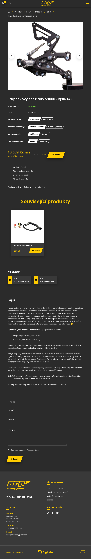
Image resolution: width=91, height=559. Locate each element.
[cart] (3, 3)
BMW (28, 12)
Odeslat (14, 459)
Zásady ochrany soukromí (57, 492)
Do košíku (56, 154)
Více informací (13, 187)
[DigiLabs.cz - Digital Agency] (45, 552)
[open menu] (87, 3)
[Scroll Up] (82, 552)
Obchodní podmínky (55, 488)
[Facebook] (52, 513)
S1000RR (38, 12)
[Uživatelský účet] (10, 3)
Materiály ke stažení (55, 496)
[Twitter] (57, 513)
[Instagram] (48, 513)
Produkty (18, 12)
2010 (49, 12)
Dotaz (26, 187)
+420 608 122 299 (14, 528)
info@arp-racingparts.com (16, 535)
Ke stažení (38, 187)
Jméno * (11, 410)
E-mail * (11, 419)
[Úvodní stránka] (9, 12)
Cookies (50, 500)
